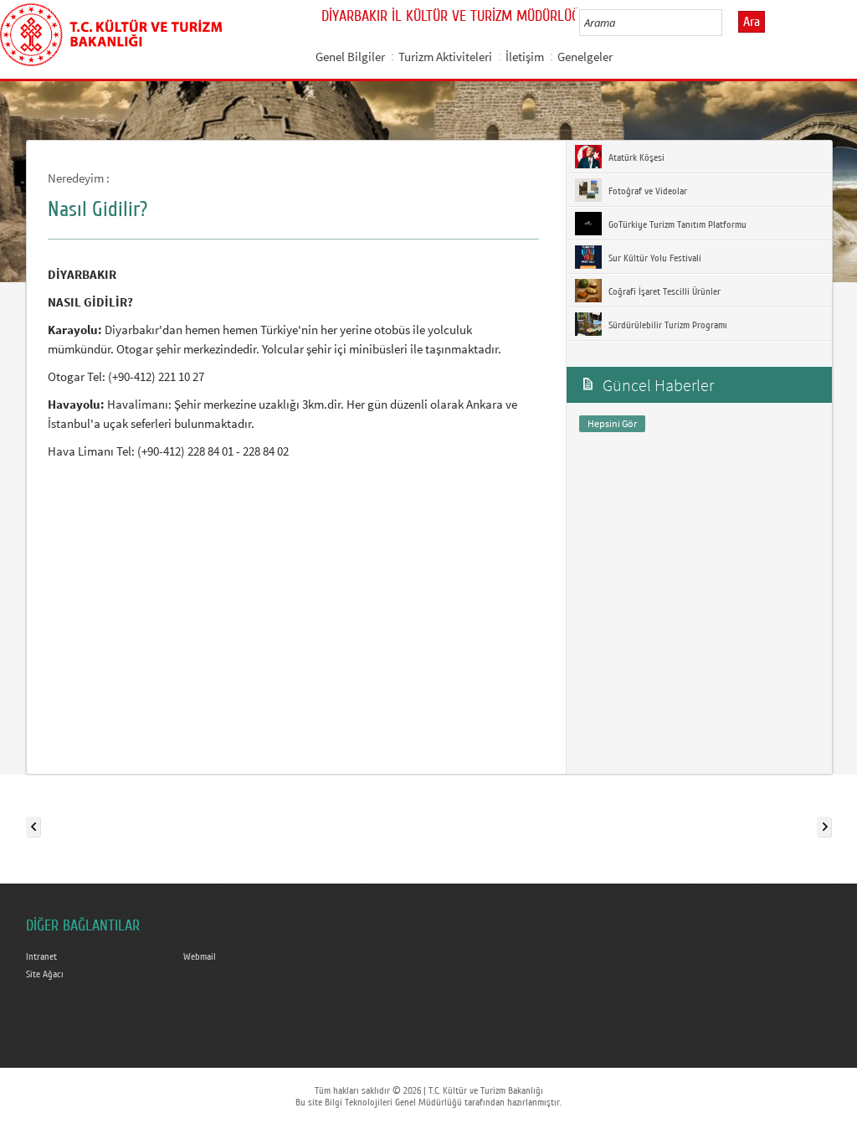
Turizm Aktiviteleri (445, 56)
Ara (751, 21)
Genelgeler (585, 56)
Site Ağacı (45, 974)
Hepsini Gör (612, 423)
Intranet (41, 956)
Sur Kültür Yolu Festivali (653, 258)
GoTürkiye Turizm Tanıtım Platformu (676, 224)
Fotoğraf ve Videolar (646, 191)
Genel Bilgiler (350, 56)
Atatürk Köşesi (635, 157)
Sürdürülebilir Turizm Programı (666, 325)
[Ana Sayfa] (111, 32)
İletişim (524, 56)
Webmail (199, 956)
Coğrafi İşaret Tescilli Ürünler (663, 291)
